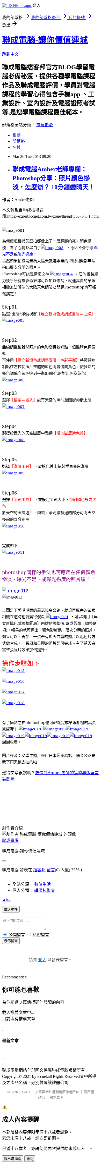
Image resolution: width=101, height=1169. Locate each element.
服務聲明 (56, 1097)
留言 (51, 870)
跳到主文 (10, 54)
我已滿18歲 (12, 1159)
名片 (16, 147)
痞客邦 (39, 870)
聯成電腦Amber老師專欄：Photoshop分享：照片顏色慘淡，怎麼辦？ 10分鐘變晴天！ (53, 178)
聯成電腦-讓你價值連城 (45, 40)
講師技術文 (44, 890)
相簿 (16, 135)
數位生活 (42, 884)
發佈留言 (11, 941)
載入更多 (11, 909)
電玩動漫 (44, 125)
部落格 (18, 141)
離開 (29, 1159)
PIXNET (24, 1092)
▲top (6, 899)
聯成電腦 (10, 840)
